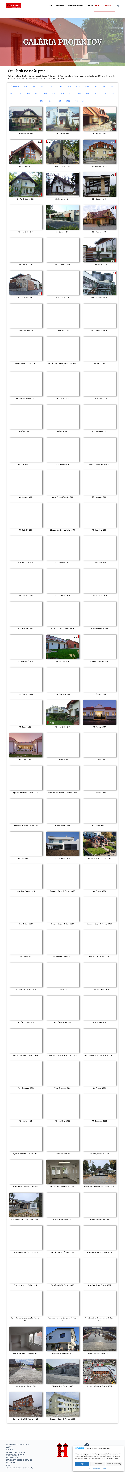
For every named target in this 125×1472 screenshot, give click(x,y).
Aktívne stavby (80, 101)
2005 (78, 86)
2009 (113, 86)
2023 (41, 101)
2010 (11, 93)
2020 (96, 93)
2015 (53, 93)
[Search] (118, 6)
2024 (50, 101)
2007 (95, 86)
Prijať (82, 1464)
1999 (25, 86)
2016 (62, 93)
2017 (70, 93)
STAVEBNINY (10, 1463)
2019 (87, 93)
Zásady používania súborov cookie (97, 1468)
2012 (28, 93)
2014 (45, 93)
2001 (43, 86)
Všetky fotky (14, 86)
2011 (19, 93)
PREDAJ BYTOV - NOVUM (15, 1455)
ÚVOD (50, 6)
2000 (34, 86)
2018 (79, 93)
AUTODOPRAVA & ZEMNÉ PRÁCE (17, 1445)
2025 (59, 101)
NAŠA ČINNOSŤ (59, 6)
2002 (51, 86)
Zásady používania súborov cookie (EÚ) (19, 1468)
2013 (36, 93)
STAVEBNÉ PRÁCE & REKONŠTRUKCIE (19, 1460)
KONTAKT (90, 6)
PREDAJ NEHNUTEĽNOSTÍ (75, 6)
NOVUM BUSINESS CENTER (15, 1452)
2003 (60, 86)
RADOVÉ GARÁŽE (12, 1457)
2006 (87, 86)
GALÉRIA (97, 6)
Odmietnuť (98, 1464)
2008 (104, 86)
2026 (68, 101)
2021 (104, 93)
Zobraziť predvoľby (114, 1464)
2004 (69, 86)
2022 (113, 93)
